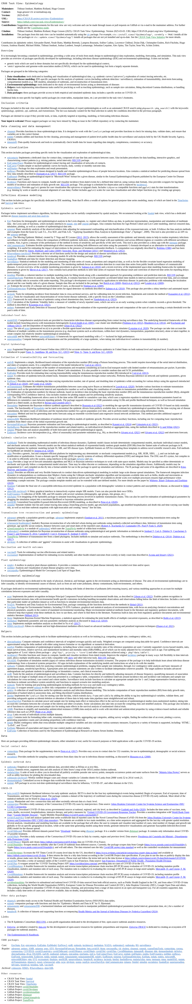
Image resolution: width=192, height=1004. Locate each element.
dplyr (70, 658)
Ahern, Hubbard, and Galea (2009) (44, 250)
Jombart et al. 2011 (94, 517)
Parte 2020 (43, 712)
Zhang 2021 (165, 626)
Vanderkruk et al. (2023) (105, 299)
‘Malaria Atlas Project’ (169, 772)
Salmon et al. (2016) (91, 267)
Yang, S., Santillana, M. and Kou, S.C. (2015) (48, 352)
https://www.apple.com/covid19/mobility (33, 847)
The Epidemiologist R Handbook (23, 934)
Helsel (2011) (136, 604)
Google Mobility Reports (26, 815)
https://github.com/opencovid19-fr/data (58, 842)
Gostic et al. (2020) (42, 384)
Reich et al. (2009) (112, 283)
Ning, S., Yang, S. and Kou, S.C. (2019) (93, 352)
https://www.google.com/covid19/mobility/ (165, 844)
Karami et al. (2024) (122, 424)
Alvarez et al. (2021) (130, 432)
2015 (85, 237)
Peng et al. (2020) (109, 502)
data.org (42, 927)
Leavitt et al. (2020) (125, 386)
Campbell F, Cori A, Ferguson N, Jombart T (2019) (62, 534)
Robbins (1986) (164, 248)
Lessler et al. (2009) (154, 283)
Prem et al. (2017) (69, 751)
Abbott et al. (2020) (18, 384)
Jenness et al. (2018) (44, 450)
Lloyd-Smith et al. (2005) (82, 323)
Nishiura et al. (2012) (133, 323)
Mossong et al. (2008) (140, 756)
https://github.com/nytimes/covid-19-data (26, 855)
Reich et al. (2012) (131, 283)
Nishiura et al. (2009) (93, 286)
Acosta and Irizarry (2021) (161, 555)
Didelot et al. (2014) (162, 536)
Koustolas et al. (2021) (39, 305)
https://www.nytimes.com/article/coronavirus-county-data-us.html (127, 852)
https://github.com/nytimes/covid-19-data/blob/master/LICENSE (155, 858)
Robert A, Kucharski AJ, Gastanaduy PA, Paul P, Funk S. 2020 (132, 526)
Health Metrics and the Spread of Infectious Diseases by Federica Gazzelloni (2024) (118, 911)
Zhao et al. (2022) (73, 325)
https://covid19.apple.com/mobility (80, 815)
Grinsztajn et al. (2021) (147, 424)
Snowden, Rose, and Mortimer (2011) (80, 250)
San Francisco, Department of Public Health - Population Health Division (136, 861)
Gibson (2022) (143, 596)
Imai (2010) (99, 620)
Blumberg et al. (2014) (155, 323)
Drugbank (65, 831)
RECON (76, 160)
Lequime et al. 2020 (138, 328)
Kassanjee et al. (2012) (179, 294)
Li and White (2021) (169, 427)
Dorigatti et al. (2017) (46, 174)
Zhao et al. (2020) (48, 798)
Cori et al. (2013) (93, 365)
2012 (79, 237)
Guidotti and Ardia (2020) (133, 809)
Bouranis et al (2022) (92, 405)
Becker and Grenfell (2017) (58, 402)
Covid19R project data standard (119, 847)
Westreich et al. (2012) (114, 250)
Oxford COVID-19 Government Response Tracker (111, 812)
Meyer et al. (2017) (39, 269)
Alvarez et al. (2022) (154, 432)
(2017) (77, 623)
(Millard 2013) (31, 615)
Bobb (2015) (172, 618)
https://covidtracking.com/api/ (84, 863)
